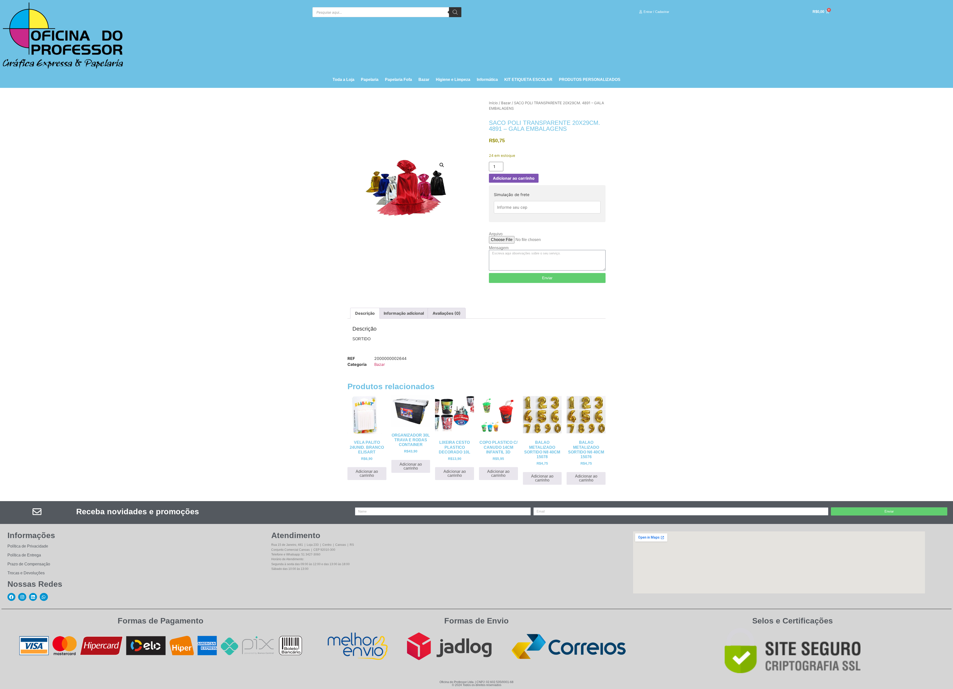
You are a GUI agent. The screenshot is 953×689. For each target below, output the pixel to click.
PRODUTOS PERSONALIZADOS (589, 79)
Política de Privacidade (27, 546)
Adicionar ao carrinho (514, 178)
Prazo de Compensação (28, 564)
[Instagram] (22, 597)
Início (493, 103)
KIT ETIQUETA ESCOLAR (528, 79)
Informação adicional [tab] (404, 313)
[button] (441, 165)
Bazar (423, 79)
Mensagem (499, 248)
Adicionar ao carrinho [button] (367, 473)
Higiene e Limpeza (453, 79)
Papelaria (369, 79)
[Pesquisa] (455, 12)
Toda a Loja (343, 79)
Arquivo (496, 234)
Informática (487, 79)
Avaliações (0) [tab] (447, 313)
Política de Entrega (24, 555)
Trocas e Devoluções (26, 573)
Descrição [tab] (365, 313)
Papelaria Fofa (398, 79)
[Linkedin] (33, 597)
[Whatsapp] (44, 597)
